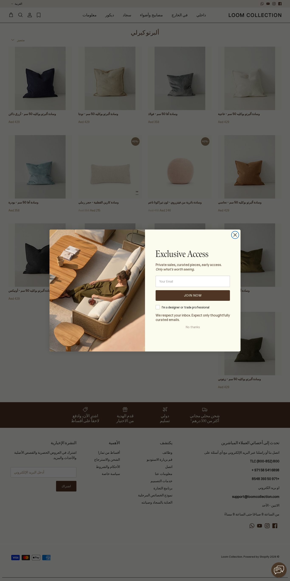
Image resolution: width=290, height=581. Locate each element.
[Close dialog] (235, 235)
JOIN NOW (193, 295)
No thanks (193, 327)
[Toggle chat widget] (279, 570)
